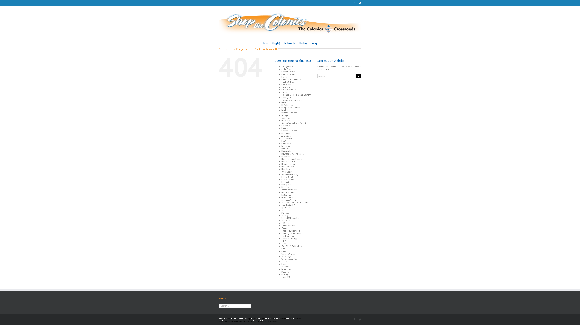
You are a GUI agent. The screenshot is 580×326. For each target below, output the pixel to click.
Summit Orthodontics (290, 218)
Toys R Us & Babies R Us (291, 246)
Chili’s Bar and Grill (289, 89)
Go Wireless (286, 120)
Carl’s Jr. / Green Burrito (291, 79)
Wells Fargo (286, 256)
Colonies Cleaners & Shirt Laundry (296, 95)
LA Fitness (285, 146)
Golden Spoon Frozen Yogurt (293, 123)
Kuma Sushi (286, 143)
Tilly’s (284, 241)
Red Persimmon (288, 192)
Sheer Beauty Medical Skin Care (294, 202)
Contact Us (286, 277)
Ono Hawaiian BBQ (289, 174)
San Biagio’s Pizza (288, 200)
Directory (303, 43)
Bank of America (288, 71)
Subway (284, 215)
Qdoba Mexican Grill (290, 190)
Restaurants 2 (287, 197)
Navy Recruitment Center (291, 159)
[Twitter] (360, 3)
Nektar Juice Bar (288, 161)
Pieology (285, 187)
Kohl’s (284, 141)
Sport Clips (286, 207)
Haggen (284, 128)
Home (265, 43)
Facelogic (285, 110)
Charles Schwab (288, 82)
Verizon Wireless (288, 254)
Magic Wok (285, 148)
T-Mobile (285, 223)
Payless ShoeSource (290, 179)
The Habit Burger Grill (290, 231)
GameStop (285, 118)
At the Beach (286, 69)
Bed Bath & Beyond (289, 74)
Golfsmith (285, 125)
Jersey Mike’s (286, 138)
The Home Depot (288, 236)
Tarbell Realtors (288, 225)
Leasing (314, 43)
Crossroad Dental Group (291, 100)
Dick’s (283, 102)
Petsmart (285, 182)
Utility (283, 251)
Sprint (283, 210)
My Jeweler (286, 156)
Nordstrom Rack (288, 166)
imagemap (285, 133)
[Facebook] (354, 3)
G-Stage (284, 115)
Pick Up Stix (286, 184)
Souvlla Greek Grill (289, 205)
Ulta (283, 249)
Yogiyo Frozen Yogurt (290, 259)
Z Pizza (284, 261)
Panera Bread (287, 177)
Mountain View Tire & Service (293, 154)
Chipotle (285, 92)
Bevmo (284, 77)
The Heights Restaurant (291, 233)
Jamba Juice (286, 136)
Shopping (276, 43)
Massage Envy (287, 151)
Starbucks (285, 213)
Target (284, 228)
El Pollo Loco (287, 105)
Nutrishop (285, 169)
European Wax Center (290, 107)
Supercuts (285, 220)
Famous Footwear (289, 113)
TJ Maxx (284, 243)
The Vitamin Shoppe (290, 238)
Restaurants (289, 43)
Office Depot (286, 172)
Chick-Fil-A (285, 87)
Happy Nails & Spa (289, 130)
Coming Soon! (287, 97)
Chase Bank (286, 84)
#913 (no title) (287, 66)
